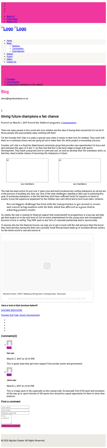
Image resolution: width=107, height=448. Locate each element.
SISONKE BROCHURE (11, 310)
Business (16, 46)
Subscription (12, 19)
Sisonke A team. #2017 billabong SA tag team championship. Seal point (34, 294)
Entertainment (18, 51)
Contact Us (11, 62)
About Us (11, 16)
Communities (18, 48)
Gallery (10, 59)
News (9, 43)
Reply (9, 347)
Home (9, 40)
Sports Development (30, 315)
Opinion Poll (12, 21)
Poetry (10, 56)
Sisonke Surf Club (10, 315)
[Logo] (7, 28)
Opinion (10, 54)
